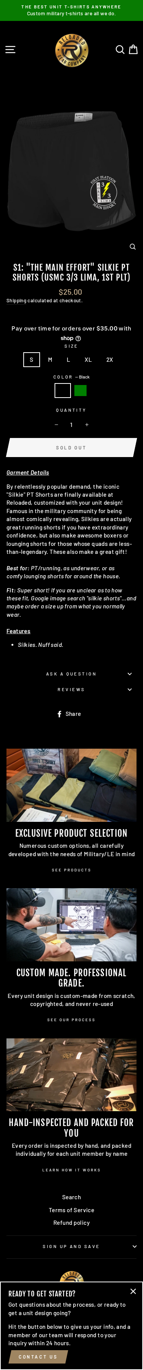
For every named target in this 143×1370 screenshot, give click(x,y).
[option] (71, 10)
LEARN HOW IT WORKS (71, 1170)
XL (88, 359)
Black (62, 390)
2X (109, 359)
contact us (38, 1356)
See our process (71, 1019)
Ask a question (71, 673)
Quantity (71, 409)
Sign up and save (71, 1246)
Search (71, 1197)
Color (71, 376)
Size (71, 345)
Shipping (16, 300)
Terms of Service (71, 1209)
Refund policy (71, 1222)
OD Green (80, 390)
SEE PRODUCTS (72, 870)
